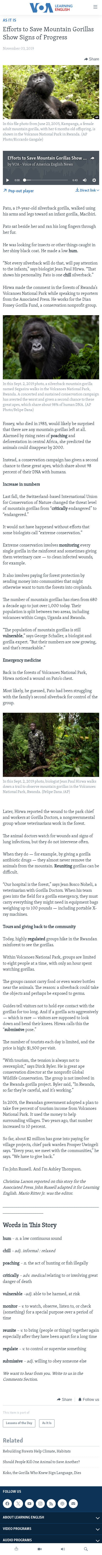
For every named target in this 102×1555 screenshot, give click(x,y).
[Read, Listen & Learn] (16, 1549)
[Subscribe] (73, 1503)
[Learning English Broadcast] (63, 1549)
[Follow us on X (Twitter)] (18, 1503)
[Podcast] (62, 1503)
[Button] (91, 59)
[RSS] (51, 1503)
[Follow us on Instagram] (40, 1503)
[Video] (39, 1549)
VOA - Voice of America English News (42, 164)
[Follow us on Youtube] (29, 1503)
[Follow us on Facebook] (7, 1503)
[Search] (86, 1549)
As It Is (9, 20)
